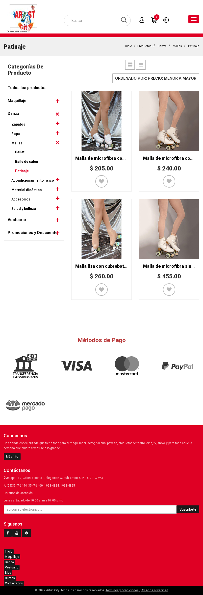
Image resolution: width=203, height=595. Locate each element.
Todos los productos (27, 87)
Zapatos (18, 124)
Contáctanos (14, 583)
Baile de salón (26, 162)
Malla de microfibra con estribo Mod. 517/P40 (123, 158)
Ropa (15, 134)
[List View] (141, 65)
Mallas (177, 46)
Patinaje (193, 46)
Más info (12, 456)
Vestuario (17, 219)
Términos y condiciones (122, 590)
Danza (162, 46)
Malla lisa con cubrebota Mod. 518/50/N (116, 266)
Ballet (20, 152)
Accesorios (20, 199)
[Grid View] (130, 65)
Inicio (128, 46)
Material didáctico (26, 190)
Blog (8, 572)
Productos (144, 46)
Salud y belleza (23, 209)
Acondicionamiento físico (32, 180)
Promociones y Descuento (33, 232)
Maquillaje (17, 100)
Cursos (10, 578)
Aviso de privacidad (154, 590)
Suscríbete (187, 509)
